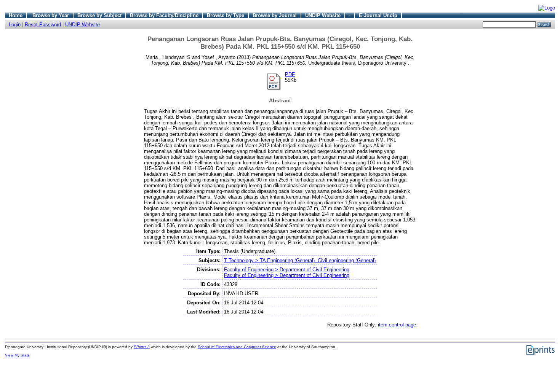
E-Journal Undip (378, 15)
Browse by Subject (99, 15)
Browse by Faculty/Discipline (164, 15)
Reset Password (43, 24)
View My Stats (17, 355)
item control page (397, 325)
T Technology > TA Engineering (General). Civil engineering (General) (300, 260)
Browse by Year (50, 15)
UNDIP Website (323, 15)
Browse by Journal (275, 15)
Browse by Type (225, 15)
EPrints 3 (142, 347)
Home (15, 15)
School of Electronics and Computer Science (237, 347)
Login (15, 24)
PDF (290, 74)
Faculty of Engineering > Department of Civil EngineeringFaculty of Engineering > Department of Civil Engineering (286, 272)
